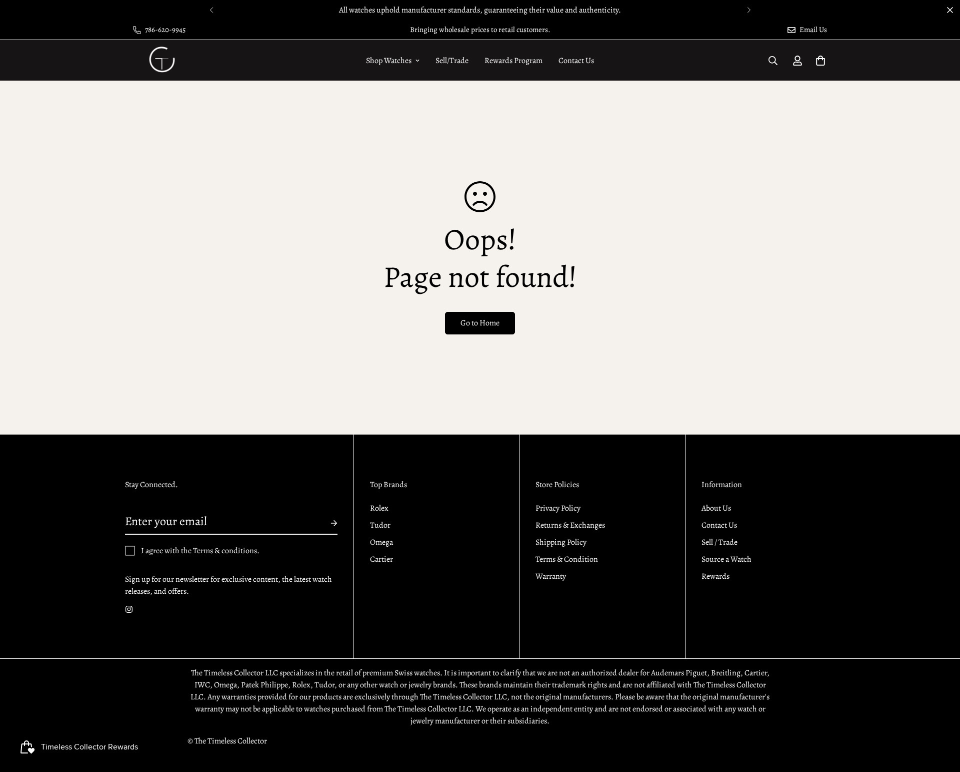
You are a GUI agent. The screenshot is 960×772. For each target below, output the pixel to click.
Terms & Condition (567, 559)
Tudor (380, 525)
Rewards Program (513, 60)
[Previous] (211, 10)
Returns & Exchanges (570, 525)
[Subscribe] (326, 523)
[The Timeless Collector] (161, 60)
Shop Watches (389, 60)
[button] (820, 60)
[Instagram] (129, 609)
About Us (716, 508)
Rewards (716, 576)
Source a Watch (727, 559)
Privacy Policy (558, 508)
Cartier (381, 559)
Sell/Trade (452, 60)
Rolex (379, 508)
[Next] (749, 10)
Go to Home (480, 322)
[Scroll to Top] (940, 717)
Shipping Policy (561, 542)
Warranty (551, 576)
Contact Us (576, 60)
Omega (381, 542)
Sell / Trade (720, 542)
